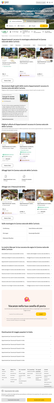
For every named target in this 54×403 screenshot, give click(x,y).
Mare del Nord (13, 373)
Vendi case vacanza (48, 382)
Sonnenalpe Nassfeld (7, 94)
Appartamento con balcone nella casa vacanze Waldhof (33, 146)
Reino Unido (4, 377)
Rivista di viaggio (22, 373)
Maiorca (12, 371)
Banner (28, 375)
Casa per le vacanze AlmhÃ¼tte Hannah (12, 62)
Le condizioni (46, 384)
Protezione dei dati (47, 386)
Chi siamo (46, 371)
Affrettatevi (46, 373)
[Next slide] (51, 61)
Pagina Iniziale (5, 35)
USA (3, 379)
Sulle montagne (26, 35)
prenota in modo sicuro (22, 376)
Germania (4, 371)
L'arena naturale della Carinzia (15, 35)
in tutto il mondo (13, 379)
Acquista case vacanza (46, 379)
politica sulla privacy (9, 395)
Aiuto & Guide (30, 373)
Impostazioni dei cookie (13, 400)
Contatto (20, 382)
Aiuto (20, 378)
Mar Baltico (12, 375)
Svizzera (3, 375)
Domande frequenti (22, 380)
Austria (3, 373)
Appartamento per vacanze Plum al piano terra (31, 203)
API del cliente (38, 375)
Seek (20, 371)
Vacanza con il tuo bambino (47, 376)
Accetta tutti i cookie (39, 400)
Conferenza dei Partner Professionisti (39, 378)
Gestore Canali (38, 373)
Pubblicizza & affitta (31, 371)
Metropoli (12, 381)
